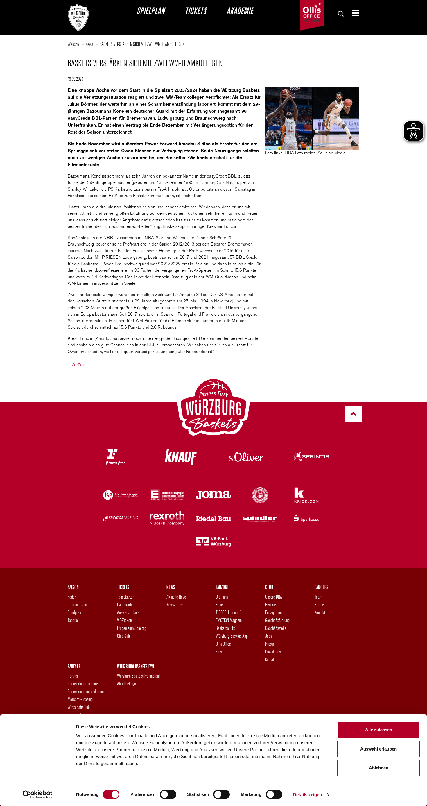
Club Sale (124, 636)
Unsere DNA (273, 596)
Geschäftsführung (277, 620)
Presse (270, 643)
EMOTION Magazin (229, 620)
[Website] (78, 15)
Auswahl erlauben (378, 748)
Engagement (274, 612)
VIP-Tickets (124, 620)
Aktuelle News (176, 596)
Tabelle (73, 620)
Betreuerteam (77, 604)
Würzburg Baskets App (232, 636)
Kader (72, 596)
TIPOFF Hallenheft (228, 612)
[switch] (168, 794)
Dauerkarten (125, 604)
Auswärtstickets (128, 612)
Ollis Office (223, 643)
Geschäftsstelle (275, 628)
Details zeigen (307, 794)
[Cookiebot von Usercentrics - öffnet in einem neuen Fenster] (37, 794)
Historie (270, 604)
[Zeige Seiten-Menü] (353, 13)
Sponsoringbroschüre (83, 683)
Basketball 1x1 (226, 628)
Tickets (195, 10)
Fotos (219, 604)
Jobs (268, 636)
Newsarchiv (174, 604)
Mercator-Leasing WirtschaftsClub (80, 703)
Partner (320, 604)
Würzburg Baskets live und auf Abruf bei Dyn (138, 679)
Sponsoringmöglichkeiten (86, 691)
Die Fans (222, 596)
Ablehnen (378, 767)
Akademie (240, 10)
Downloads (273, 651)
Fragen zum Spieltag (131, 628)
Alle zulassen (378, 729)
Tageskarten (125, 596)
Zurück (78, 365)
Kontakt (270, 659)
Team (318, 596)
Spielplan (150, 10)
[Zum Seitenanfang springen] (353, 414)
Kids (219, 651)
